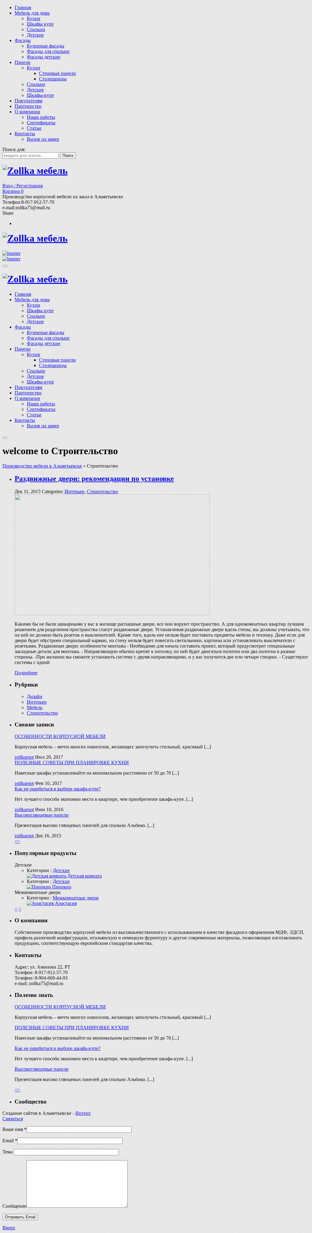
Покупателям (28, 100)
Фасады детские (43, 56)
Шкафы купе (40, 23)
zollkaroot (24, 757)
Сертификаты (41, 122)
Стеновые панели (57, 73)
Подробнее (26, 672)
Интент (83, 1113)
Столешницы (53, 78)
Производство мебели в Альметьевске (42, 465)
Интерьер (74, 491)
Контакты (25, 133)
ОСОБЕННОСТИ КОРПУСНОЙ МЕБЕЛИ (60, 736)
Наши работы (41, 117)
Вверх (8, 1227)
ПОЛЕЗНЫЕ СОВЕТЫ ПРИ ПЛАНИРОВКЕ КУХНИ (72, 762)
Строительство (102, 491)
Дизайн (34, 696)
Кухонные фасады (45, 45)
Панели (22, 62)
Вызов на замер (43, 139)
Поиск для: (13, 149)
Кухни (33, 18)
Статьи (34, 128)
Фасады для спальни (48, 51)
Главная (23, 7)
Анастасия (65, 903)
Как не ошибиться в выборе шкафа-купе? (58, 788)
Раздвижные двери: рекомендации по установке (94, 478)
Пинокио (61, 886)
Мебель (34, 707)
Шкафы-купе (40, 95)
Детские (35, 34)
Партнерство (28, 106)
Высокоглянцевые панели (42, 815)
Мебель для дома (32, 13)
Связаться (12, 1118)
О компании (27, 111)
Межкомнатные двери (76, 897)
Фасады (23, 40)
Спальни (36, 29)
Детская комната (84, 875)
